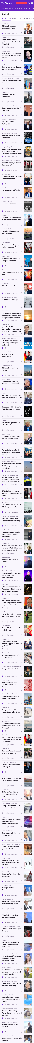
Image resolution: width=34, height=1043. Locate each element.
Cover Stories (16, 18)
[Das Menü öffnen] (32, 3)
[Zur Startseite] (7, 3)
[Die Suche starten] (29, 3)
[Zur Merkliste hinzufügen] (21, 33)
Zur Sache (26, 18)
